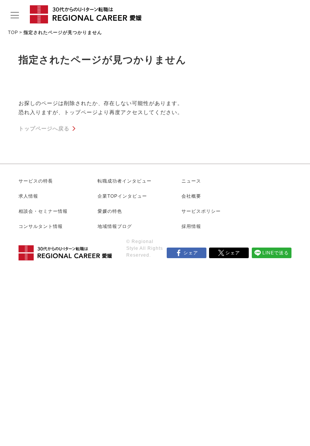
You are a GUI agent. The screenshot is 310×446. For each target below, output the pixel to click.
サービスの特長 (36, 181)
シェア (190, 253)
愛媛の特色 (110, 211)
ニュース (191, 181)
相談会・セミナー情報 (43, 211)
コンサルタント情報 (41, 226)
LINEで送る (275, 253)
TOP (13, 32)
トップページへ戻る (44, 128)
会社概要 (191, 196)
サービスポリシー (201, 211)
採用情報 (191, 226)
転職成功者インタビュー (125, 181)
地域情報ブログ (115, 226)
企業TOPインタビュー (122, 196)
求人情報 (28, 196)
